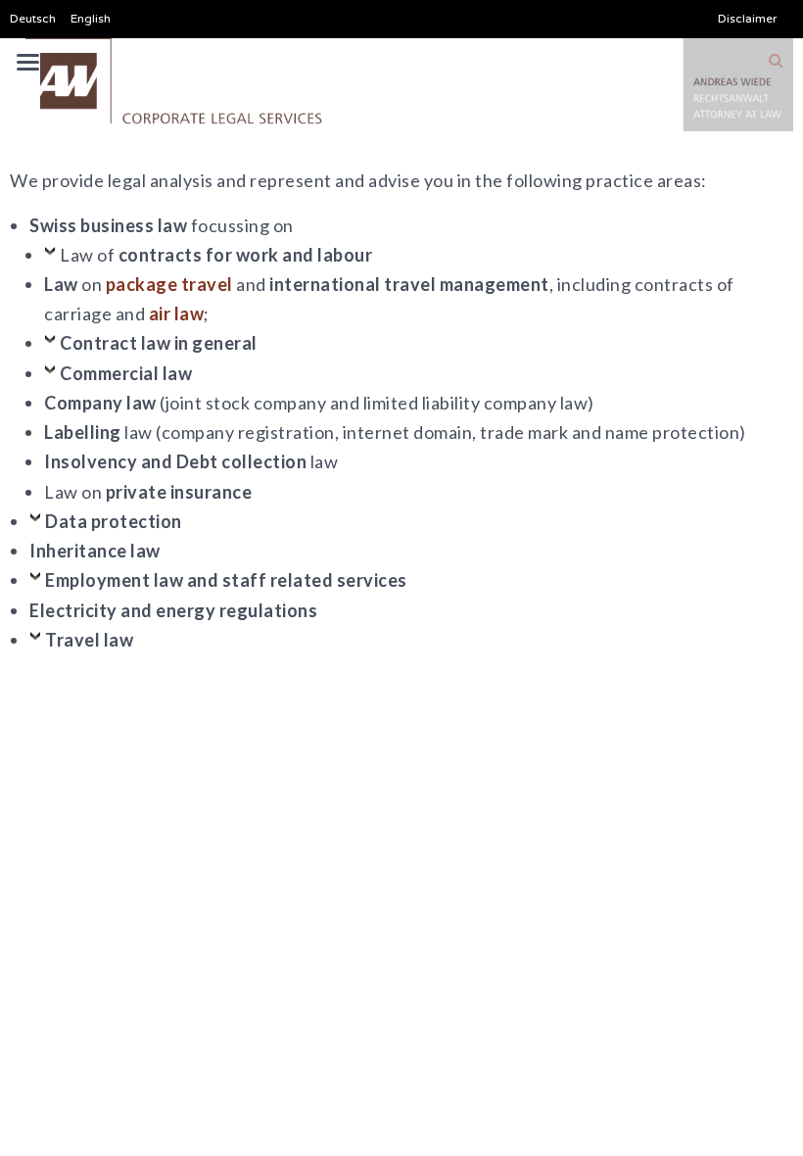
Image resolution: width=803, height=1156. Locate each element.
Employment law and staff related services (226, 580)
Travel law (89, 639)
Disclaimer (748, 18)
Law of (216, 254)
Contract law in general (159, 343)
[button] (776, 61)
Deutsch (33, 18)
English (91, 18)
